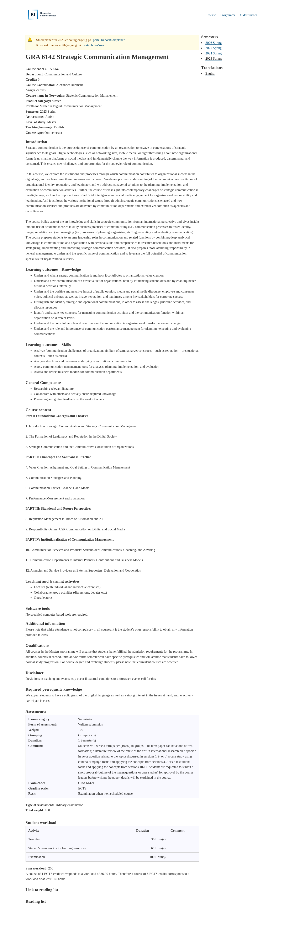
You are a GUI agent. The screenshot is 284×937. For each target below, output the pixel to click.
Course (211, 15)
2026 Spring (213, 42)
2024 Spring (213, 53)
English (210, 73)
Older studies (248, 15)
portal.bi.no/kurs (93, 45)
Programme (228, 15)
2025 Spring (213, 48)
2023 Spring (213, 58)
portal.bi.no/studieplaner (109, 40)
